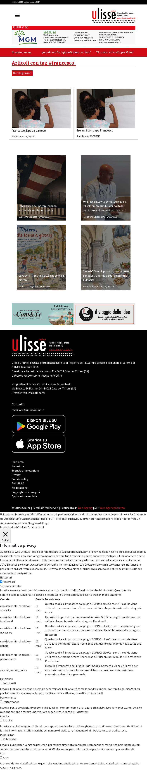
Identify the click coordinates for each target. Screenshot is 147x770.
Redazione (18, 466)
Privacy (16, 475)
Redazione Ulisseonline (94, 217)
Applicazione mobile (24, 496)
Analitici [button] (5, 716)
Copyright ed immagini (26, 492)
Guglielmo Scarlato (27, 217)
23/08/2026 (109, 286)
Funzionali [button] (6, 679)
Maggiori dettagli (38, 523)
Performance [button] (8, 698)
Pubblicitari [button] (7, 735)
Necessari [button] (6, 578)
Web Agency (85, 508)
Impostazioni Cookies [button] (13, 527)
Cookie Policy (20, 479)
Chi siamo (18, 462)
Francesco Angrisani (28, 286)
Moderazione (20, 488)
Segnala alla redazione (25, 471)
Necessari (9, 582)
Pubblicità (18, 484)
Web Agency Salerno (112, 508)
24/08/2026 (44, 217)
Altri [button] (3, 753)
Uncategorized (22, 73)
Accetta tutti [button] (36, 527)
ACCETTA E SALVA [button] (11, 768)
